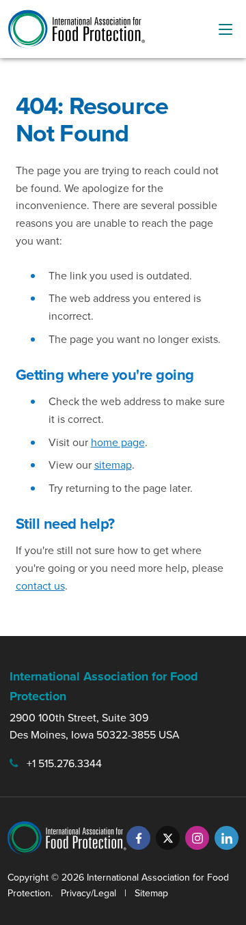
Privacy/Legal (88, 893)
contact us (40, 586)
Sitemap (151, 893)
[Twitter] (168, 838)
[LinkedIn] (226, 838)
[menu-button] (225, 29)
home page (118, 442)
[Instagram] (197, 838)
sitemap (113, 465)
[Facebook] (138, 838)
